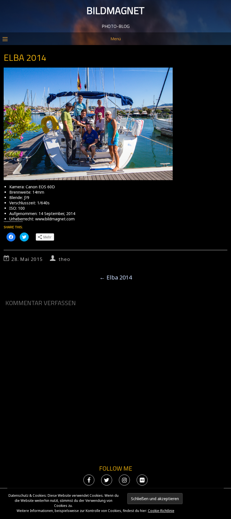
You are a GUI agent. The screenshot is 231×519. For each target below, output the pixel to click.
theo (64, 259)
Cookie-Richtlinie (161, 510)
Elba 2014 (115, 277)
